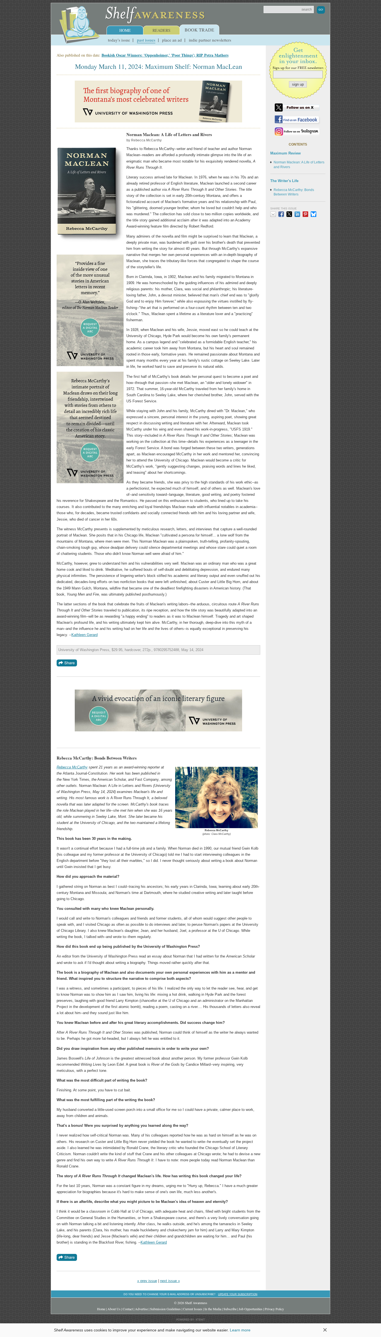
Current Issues (192, 1309)
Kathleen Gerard (84, 635)
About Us (113, 1309)
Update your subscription (237, 1294)
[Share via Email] (273, 214)
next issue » (170, 1281)
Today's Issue (119, 40)
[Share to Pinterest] (305, 214)
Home (125, 30)
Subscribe (230, 1309)
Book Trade (199, 30)
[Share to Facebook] (281, 214)
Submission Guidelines (165, 1309)
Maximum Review (285, 153)
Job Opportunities (250, 1309)
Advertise (141, 1309)
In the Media (212, 1309)
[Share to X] (289, 214)
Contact (128, 1309)
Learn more (240, 1330)
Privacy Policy (274, 1309)
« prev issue (147, 1281)
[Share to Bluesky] (313, 214)
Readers (161, 30)
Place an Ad (172, 40)
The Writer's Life (284, 181)
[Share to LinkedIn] (297, 214)
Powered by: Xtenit (190, 1319)
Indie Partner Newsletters (210, 40)
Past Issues (146, 40)
